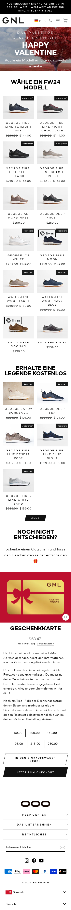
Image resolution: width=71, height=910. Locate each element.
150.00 (52, 733)
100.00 (35, 733)
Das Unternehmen (34, 824)
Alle (35, 517)
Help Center (34, 814)
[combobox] (35, 892)
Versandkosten (45, 643)
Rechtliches (34, 834)
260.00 (53, 743)
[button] (41, 21)
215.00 (35, 743)
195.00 (18, 743)
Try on (50, 233)
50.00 (18, 733)
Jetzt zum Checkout (35, 772)
